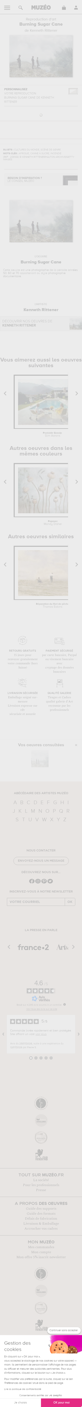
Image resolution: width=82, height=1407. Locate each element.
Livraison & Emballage (41, 1223)
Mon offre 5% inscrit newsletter (41, 1257)
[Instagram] (38, 883)
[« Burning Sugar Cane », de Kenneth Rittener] (40, 758)
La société (41, 1180)
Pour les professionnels (41, 1185)
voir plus (41, 1034)
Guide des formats (41, 1213)
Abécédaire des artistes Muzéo (41, 793)
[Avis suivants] (79, 1034)
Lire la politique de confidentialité (22, 1389)
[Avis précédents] (3, 1034)
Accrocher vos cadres (41, 1228)
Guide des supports (41, 1208)
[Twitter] (50, 883)
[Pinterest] (44, 883)
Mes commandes (41, 1247)
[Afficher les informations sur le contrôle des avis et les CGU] (64, 1004)
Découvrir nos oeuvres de (27, 323)
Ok (70, 902)
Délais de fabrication (41, 1218)
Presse (41, 1190)
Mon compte (41, 1252)
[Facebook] (32, 883)
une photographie (37, 270)
